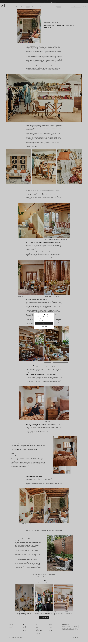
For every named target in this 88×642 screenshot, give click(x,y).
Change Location (44, 326)
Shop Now (44, 323)
